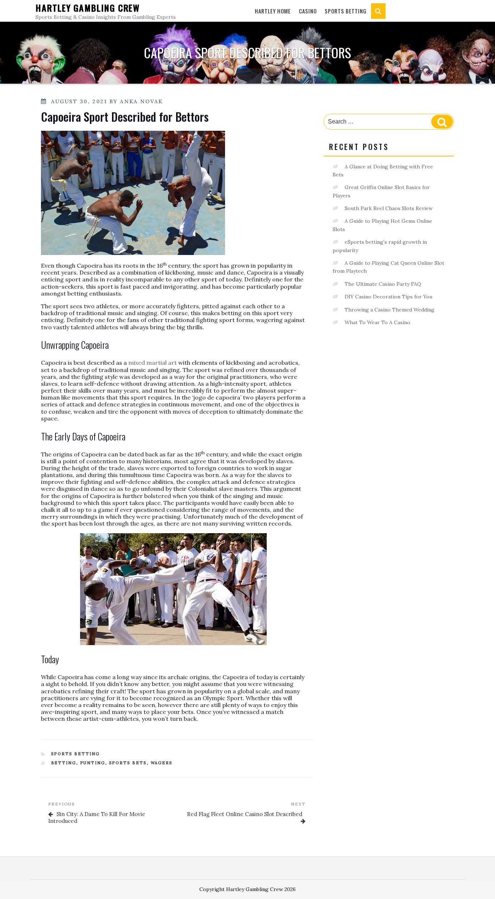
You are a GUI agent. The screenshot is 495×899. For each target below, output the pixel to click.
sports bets (128, 762)
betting (63, 762)
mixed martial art (152, 362)
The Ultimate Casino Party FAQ (383, 284)
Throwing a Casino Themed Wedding (389, 309)
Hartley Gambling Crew (88, 7)
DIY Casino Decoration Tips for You (388, 296)
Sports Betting (346, 11)
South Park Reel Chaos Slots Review (389, 208)
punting (92, 762)
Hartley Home (273, 11)
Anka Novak (141, 101)
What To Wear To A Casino (377, 322)
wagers (162, 762)
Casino (308, 11)
